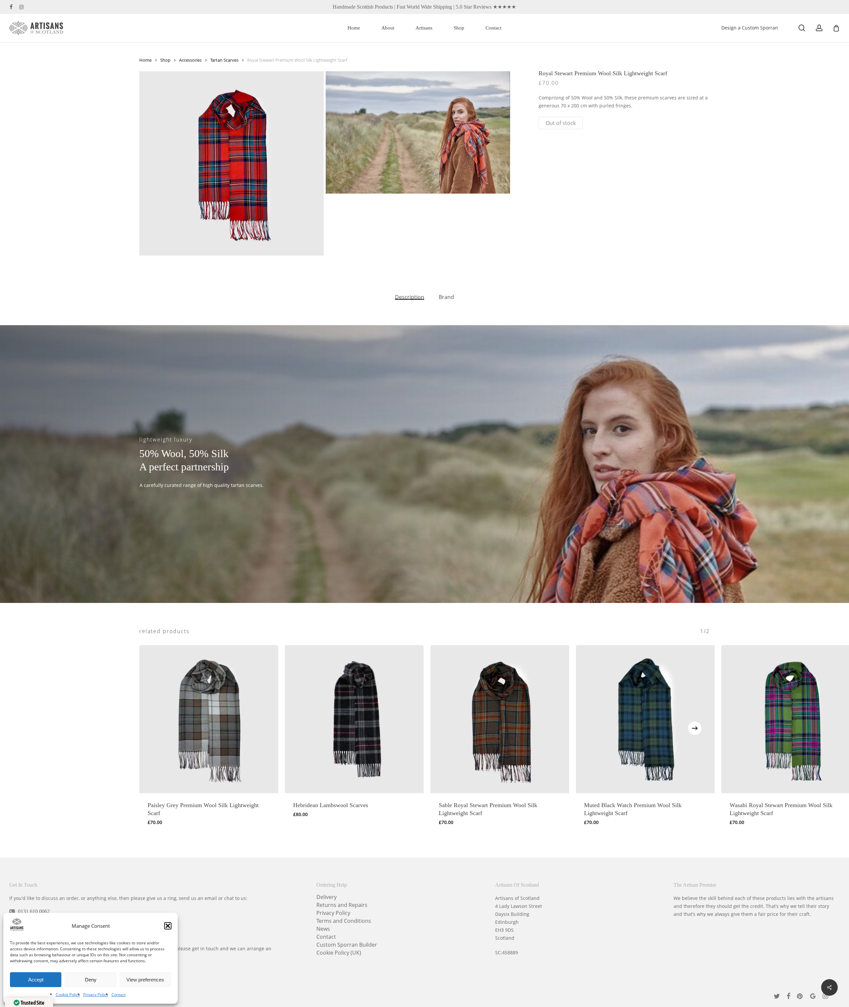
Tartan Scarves (224, 60)
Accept (35, 979)
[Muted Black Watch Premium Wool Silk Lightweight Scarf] (645, 719)
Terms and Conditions (343, 920)
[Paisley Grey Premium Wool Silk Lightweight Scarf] (208, 719)
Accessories (190, 60)
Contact (118, 994)
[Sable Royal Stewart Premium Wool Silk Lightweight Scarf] (499, 719)
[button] (167, 925)
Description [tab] (409, 297)
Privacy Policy (95, 994)
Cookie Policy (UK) (338, 952)
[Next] (694, 728)
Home (145, 60)
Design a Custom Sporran (749, 28)
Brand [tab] (446, 297)
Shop (165, 60)
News (323, 928)
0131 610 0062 (34, 911)
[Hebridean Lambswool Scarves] (354, 719)
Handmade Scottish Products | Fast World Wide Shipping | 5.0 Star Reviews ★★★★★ (424, 7)
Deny (91, 979)
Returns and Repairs (341, 905)
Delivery (326, 897)
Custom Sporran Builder (346, 944)
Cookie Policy (68, 994)
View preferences (145, 979)
